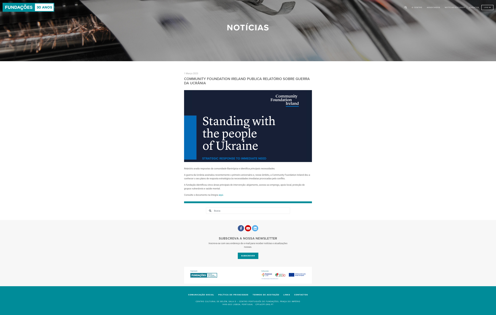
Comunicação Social (201, 295)
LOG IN (487, 7)
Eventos (474, 7)
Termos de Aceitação (266, 295)
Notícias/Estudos (455, 7)
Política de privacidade (233, 295)
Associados (433, 7)
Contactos (301, 295)
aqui (221, 194)
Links (286, 295)
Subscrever (248, 256)
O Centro (417, 7)
